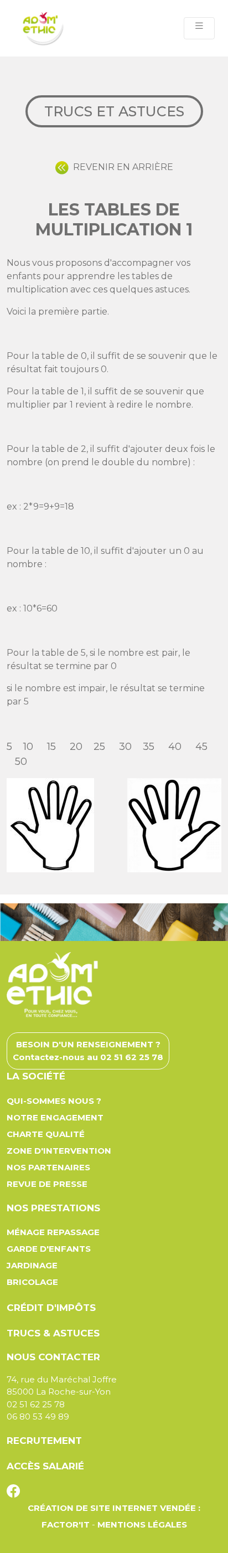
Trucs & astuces (53, 1333)
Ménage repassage (53, 1232)
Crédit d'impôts (51, 1307)
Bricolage (32, 1282)
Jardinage (32, 1265)
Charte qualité (46, 1134)
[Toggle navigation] (199, 28)
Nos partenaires (48, 1167)
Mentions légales (142, 1524)
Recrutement (44, 1440)
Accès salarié (45, 1466)
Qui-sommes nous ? (54, 1101)
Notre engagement (55, 1117)
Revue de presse (47, 1184)
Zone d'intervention (59, 1150)
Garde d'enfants (49, 1248)
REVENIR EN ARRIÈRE (121, 167)
